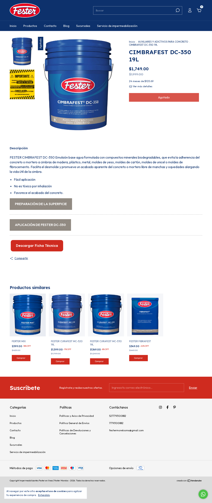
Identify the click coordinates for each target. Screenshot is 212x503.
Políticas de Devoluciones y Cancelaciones (75, 432)
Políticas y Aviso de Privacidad (76, 415)
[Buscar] (177, 10)
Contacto (50, 26)
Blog (66, 26)
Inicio (13, 26)
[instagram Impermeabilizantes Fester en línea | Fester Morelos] (160, 407)
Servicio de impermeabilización (117, 26)
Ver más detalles (142, 86)
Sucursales (83, 26)
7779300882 (116, 423)
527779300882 (117, 415)
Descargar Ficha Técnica (37, 246)
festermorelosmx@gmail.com (126, 430)
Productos (30, 26)
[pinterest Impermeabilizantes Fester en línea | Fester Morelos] (174, 407)
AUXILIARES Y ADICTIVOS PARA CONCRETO (163, 41)
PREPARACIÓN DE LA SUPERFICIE (41, 204)
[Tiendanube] (189, 481)
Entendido (44, 495)
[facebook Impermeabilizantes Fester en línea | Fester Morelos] (167, 407)
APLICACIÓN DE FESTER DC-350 (40, 225)
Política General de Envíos (74, 423)
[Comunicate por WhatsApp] (203, 494)
